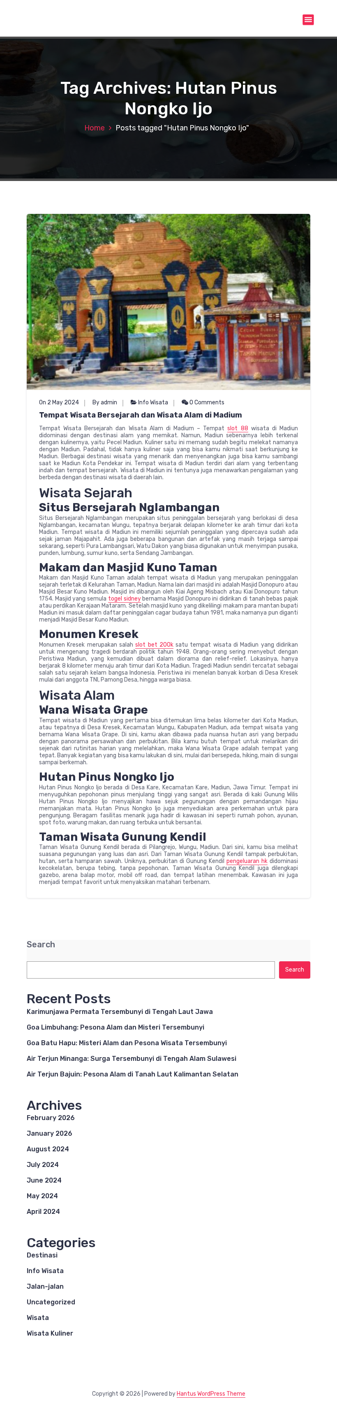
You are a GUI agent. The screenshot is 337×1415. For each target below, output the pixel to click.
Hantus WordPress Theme (211, 1393)
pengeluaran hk (247, 861)
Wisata (38, 1318)
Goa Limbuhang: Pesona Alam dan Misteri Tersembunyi (115, 1027)
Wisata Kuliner (50, 1333)
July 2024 (43, 1165)
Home (94, 127)
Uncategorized (51, 1302)
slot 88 (237, 428)
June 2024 (44, 1180)
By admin (104, 402)
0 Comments (206, 402)
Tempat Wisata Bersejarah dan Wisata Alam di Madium (140, 415)
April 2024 (43, 1212)
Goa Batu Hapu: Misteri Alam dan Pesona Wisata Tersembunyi (127, 1043)
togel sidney (124, 598)
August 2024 (48, 1149)
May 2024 (42, 1196)
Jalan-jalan (45, 1286)
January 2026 (49, 1133)
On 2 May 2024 (59, 402)
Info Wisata (153, 402)
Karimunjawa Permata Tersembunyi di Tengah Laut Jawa (120, 1012)
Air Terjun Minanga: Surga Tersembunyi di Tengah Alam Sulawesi (131, 1058)
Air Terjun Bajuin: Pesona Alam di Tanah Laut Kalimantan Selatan (132, 1074)
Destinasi (42, 1255)
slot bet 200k (154, 644)
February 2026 (51, 1118)
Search (41, 944)
